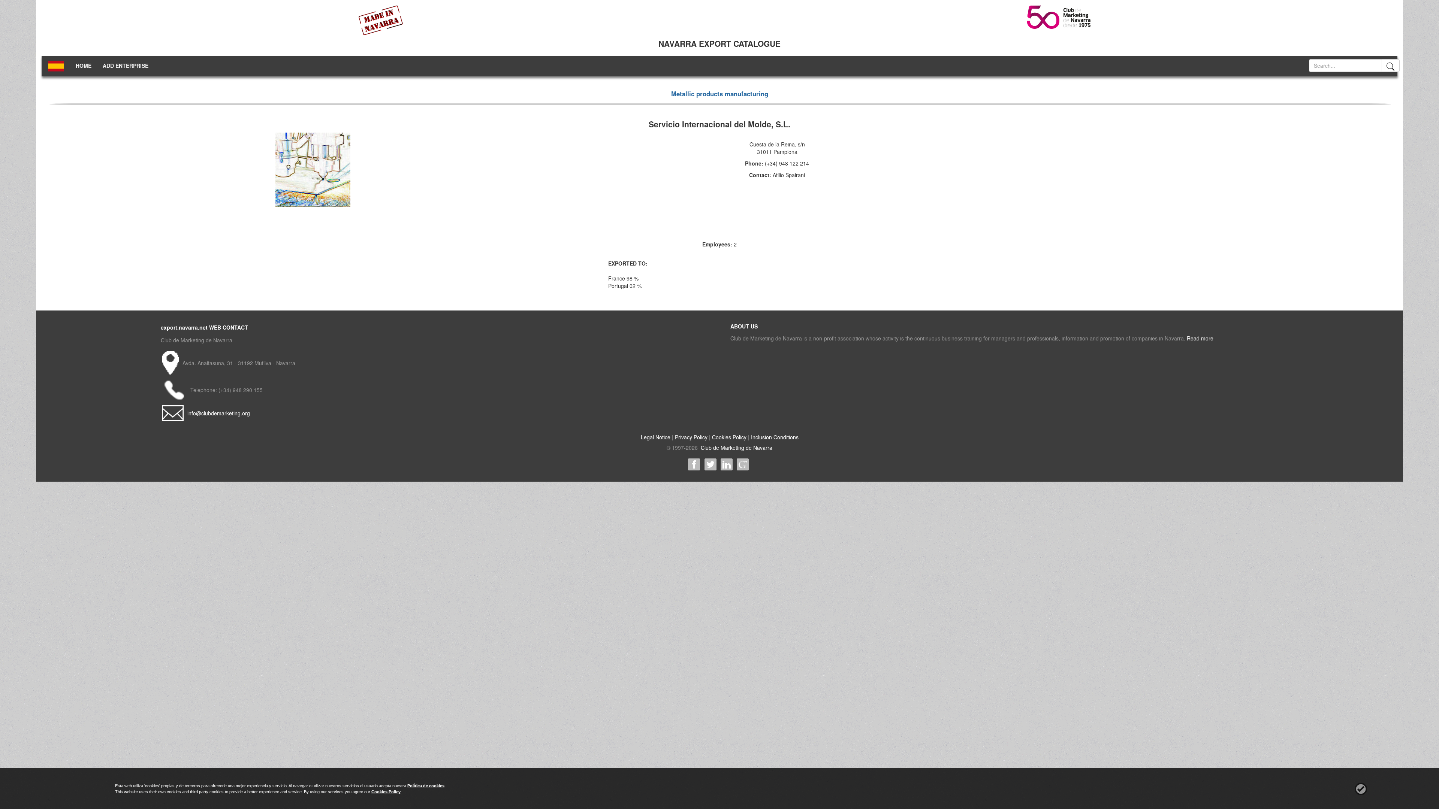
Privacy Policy (691, 437)
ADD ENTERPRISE (125, 65)
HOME (83, 65)
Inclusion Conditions (775, 437)
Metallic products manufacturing (719, 93)
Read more (1200, 338)
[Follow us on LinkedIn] (726, 464)
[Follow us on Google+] (742, 464)
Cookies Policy (729, 437)
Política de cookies (425, 786)
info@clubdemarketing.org (218, 413)
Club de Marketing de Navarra (735, 447)
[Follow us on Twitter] (710, 464)
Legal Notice (655, 437)
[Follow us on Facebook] (694, 464)
